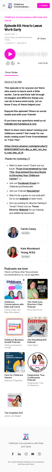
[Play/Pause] (10, 54)
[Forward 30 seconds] (13, 63)
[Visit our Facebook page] (12, 454)
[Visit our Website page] (39, 454)
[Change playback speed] (18, 63)
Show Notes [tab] (11, 72)
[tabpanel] (26, 152)
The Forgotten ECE (13, 413)
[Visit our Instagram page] (26, 454)
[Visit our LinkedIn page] (19, 454)
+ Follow (43, 5)
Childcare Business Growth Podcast (14, 341)
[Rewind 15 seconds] (8, 63)
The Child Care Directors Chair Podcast (35, 304)
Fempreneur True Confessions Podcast (36, 377)
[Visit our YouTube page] (32, 454)
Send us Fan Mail (13, 81)
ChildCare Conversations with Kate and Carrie (21, 5)
